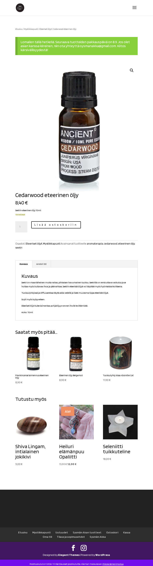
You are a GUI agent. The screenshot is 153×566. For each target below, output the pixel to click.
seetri (18, 247)
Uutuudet (61, 532)
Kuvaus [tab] (24, 263)
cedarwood (110, 243)
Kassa (126, 532)
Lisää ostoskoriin (56, 224)
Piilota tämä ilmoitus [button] (113, 563)
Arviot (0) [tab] (41, 263)
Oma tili (47, 536)
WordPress (102, 554)
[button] (131, 70)
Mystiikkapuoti (31, 29)
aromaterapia (95, 243)
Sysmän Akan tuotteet (87, 532)
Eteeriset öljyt (45, 29)
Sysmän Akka (98, 536)
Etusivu (19, 29)
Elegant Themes (68, 554)
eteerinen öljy (126, 243)
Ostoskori (112, 532)
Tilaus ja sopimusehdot (71, 536)
